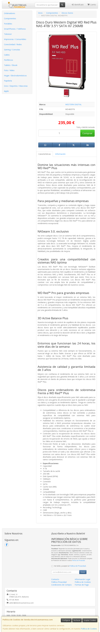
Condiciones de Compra (61, 585)
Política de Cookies (89, 628)
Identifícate (79, 4)
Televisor (8, 34)
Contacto (55, 579)
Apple (6, 91)
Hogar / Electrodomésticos (15, 75)
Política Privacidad (59, 582)
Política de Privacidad (78, 560)
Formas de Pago (82, 585)
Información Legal (82, 579)
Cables (7, 55)
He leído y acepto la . (70, 566)
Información (60, 154)
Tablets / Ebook (10, 65)
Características (44, 154)
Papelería (8, 80)
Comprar (87, 133)
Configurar (66, 620)
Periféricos (8, 60)
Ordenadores (9, 13)
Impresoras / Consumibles (15, 39)
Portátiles (8, 23)
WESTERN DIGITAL (73, 104)
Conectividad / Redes (13, 44)
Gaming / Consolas (12, 49)
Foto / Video (9, 70)
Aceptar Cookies (90, 620)
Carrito (93, 4)
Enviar (83, 572)
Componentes (10, 18)
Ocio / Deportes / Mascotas (16, 86)
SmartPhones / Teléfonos (15, 29)
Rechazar (77, 620)
